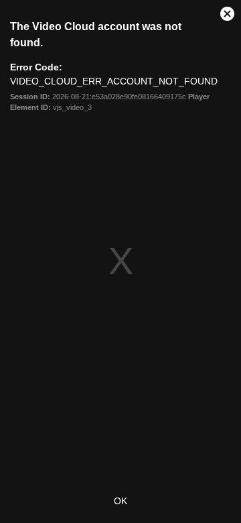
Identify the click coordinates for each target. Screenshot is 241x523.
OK (120, 501)
